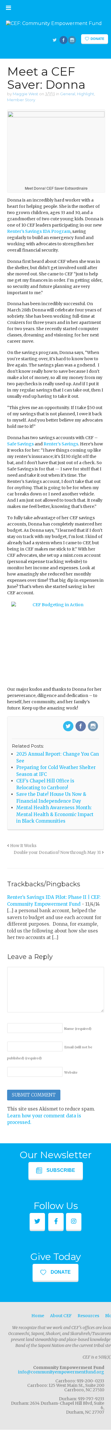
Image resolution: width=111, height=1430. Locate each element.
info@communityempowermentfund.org (61, 1372)
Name (77, 1029)
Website (71, 1072)
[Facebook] (81, 726)
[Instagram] (93, 726)
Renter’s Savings (61, 444)
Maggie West (25, 93)
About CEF (61, 1315)
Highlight (85, 93)
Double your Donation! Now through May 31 (58, 852)
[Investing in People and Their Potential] (54, 23)
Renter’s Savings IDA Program (38, 231)
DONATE (61, 1272)
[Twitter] (68, 726)
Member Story (21, 99)
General (67, 93)
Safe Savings (20, 444)
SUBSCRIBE (60, 1170)
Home (37, 1315)
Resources (88, 1315)
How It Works (22, 845)
